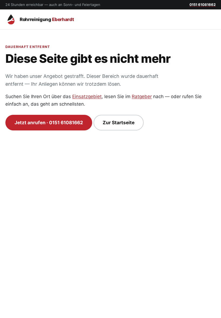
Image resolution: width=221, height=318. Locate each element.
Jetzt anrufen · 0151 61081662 (49, 122)
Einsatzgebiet (87, 96)
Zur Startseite (118, 122)
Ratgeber (142, 96)
